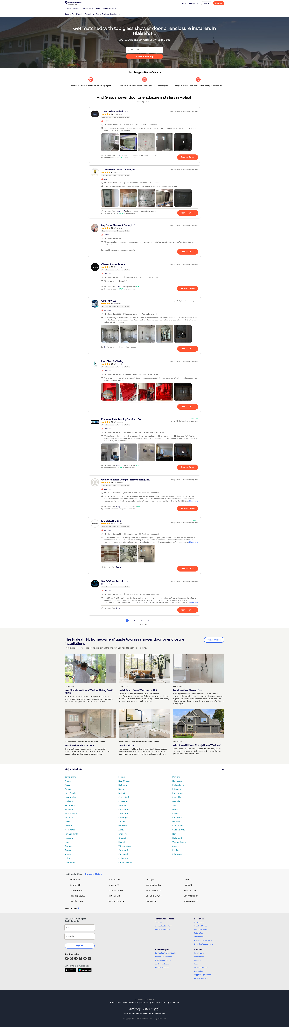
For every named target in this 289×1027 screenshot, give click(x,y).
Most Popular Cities (73, 874)
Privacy (131, 1009)
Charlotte (122, 834)
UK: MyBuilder (174, 1002)
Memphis (176, 797)
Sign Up (218, 3)
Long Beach (70, 793)
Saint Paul (122, 805)
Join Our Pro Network (163, 957)
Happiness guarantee (202, 975)
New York (122, 826)
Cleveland (123, 854)
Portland (176, 777)
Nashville (176, 801)
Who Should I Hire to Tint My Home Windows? (197, 745)
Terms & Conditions (158, 1013)
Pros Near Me (199, 937)
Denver (68, 822)
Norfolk (175, 834)
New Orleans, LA (153, 890)
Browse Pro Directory (163, 926)
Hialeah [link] (79, 14)
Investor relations (201, 968)
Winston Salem (125, 846)
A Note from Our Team (203, 940)
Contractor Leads (162, 964)
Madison (176, 850)
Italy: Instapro (144, 1002)
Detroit (121, 793)
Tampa (68, 850)
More (98, 8)
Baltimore (122, 785)
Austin (175, 805)
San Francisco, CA (116, 901)
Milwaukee (177, 854)
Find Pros (158, 922)
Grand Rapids (124, 797)
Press (196, 964)
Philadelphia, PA (77, 896)
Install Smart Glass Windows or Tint (138, 690)
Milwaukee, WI (76, 890)
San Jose (69, 817)
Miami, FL (188, 885)
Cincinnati (123, 850)
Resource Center (201, 930)
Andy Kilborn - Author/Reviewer (133, 741)
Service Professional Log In (165, 953)
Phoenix (68, 781)
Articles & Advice (109, 8)
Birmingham (70, 777)
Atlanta (68, 854)
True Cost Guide (200, 926)
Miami (67, 842)
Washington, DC (191, 901)
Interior (68, 8)
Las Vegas (123, 817)
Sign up (79, 946)
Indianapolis (70, 862)
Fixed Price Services (163, 930)
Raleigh (121, 842)
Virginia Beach (179, 842)
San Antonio (178, 826)
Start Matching (144, 56)
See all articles (214, 640)
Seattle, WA (151, 901)
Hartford (68, 826)
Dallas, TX (188, 879)
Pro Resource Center (163, 960)
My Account (199, 922)
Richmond (177, 838)
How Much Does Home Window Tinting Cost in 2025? (89, 691)
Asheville (122, 830)
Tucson (68, 785)
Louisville (122, 777)
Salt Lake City (178, 830)
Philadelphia (178, 785)
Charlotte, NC (114, 879)
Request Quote (188, 157)
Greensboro (124, 838)
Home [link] (67, 14)
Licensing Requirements (203, 944)
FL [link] (73, 14)
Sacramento (70, 805)
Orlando (68, 846)
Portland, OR (114, 896)
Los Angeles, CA (153, 885)
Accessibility (155, 1009)
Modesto (69, 801)
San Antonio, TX (191, 896)
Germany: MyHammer (130, 1002)
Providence (177, 793)
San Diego (69, 809)
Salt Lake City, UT (154, 896)
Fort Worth (177, 817)
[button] (110, 142)
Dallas (175, 809)
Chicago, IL (151, 879)
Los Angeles (70, 797)
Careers (197, 960)
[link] (144, 114)
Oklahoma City (125, 862)
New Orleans (124, 781)
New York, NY (190, 890)
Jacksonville (70, 838)
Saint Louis (123, 813)
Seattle (175, 846)
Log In (206, 3)
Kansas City (123, 809)
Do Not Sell (146, 1009)
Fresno (68, 789)
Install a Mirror (126, 745)
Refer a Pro (198, 933)
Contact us (198, 971)
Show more (193, 501)
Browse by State (92, 874)
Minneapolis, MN (115, 890)
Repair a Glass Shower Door (188, 690)
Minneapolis (123, 801)
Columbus (123, 858)
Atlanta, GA (75, 879)
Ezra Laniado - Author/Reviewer (79, 741)
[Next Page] (169, 620)
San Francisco (71, 813)
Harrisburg (177, 781)
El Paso (175, 813)
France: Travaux (115, 1002)
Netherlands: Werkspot (159, 1002)
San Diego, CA (76, 901)
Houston (176, 822)
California (138, 1009)
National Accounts (162, 968)
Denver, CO (75, 885)
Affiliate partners (200, 978)
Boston (121, 789)
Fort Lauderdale (72, 834)
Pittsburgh (177, 789)
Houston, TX (113, 885)
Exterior (76, 8)
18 (162, 620)
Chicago (68, 858)
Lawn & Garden (88, 8)
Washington (70, 830)
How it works (199, 953)
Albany (121, 822)
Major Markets (73, 769)
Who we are (199, 957)
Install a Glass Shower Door (79, 745)
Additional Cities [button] (71, 908)
